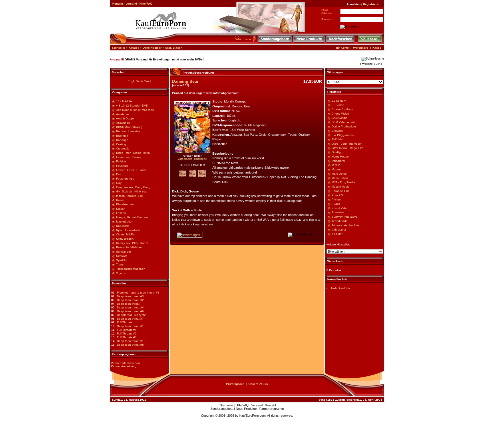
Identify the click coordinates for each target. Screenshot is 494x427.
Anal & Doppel (125, 118)
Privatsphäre (235, 383)
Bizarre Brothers (342, 109)
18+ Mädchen (125, 101)
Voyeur (120, 273)
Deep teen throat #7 (130, 318)
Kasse (377, 47)
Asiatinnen (123, 122)
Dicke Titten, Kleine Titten (133, 152)
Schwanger (123, 251)
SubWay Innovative (344, 216)
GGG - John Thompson (347, 143)
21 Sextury (339, 100)
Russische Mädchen (129, 247)
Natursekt (122, 225)
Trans (120, 264)
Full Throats (124, 322)
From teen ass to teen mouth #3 (138, 292)
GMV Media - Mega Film (347, 147)
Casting (121, 144)
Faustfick (122, 165)
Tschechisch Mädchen (130, 268)
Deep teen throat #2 (130, 300)
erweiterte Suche (371, 63)
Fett (118, 174)
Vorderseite (185, 158)
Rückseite (200, 158)
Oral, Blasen (173, 47)
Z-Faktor (337, 233)
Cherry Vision (340, 113)
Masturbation (124, 221)
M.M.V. (336, 165)
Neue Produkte (246, 408)
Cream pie (123, 148)
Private (336, 199)
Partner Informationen (125, 363)
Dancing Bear (152, 47)
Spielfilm (121, 260)
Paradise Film (340, 190)
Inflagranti (338, 160)
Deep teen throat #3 (130, 296)
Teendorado (340, 221)
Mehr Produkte (340, 288)
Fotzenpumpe (125, 178)
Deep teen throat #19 (131, 341)
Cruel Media (339, 117)
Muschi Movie (340, 186)
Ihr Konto (342, 47)
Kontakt (117, 3)
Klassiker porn (125, 204)
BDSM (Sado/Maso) (129, 127)
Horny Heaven (341, 156)
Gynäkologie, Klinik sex (131, 191)
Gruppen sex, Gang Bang (133, 187)
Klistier (120, 208)
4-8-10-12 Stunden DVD (132, 105)
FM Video (338, 139)
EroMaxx (337, 130)
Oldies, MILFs (125, 234)
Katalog (134, 47)
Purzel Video (340, 208)
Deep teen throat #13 (131, 326)
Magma (336, 169)
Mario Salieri (340, 178)
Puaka (336, 203)
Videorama (339, 229)
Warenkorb (360, 47)
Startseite (118, 47)
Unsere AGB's (258, 383)
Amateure (122, 114)
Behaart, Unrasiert (128, 131)
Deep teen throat (128, 303)
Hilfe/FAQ (146, 3)
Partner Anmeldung (123, 366)
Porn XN (337, 195)
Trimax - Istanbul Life (345, 225)
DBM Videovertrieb (344, 122)
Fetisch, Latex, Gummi (131, 170)
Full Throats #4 (127, 329)
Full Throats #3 (127, 337)
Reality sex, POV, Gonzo (132, 243)
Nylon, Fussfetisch (128, 230)
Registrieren (371, 4)
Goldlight (337, 152)
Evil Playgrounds (343, 135)
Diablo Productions (344, 126)
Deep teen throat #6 (130, 311)
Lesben (121, 213)
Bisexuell (122, 135)
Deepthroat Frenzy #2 (131, 314)
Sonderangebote (221, 408)
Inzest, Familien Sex (129, 195)
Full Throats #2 (127, 333)
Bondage (122, 139)
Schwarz (121, 255)
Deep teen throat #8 (130, 344)
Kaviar (120, 200)
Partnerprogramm (271, 408)
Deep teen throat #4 (130, 307)
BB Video (338, 105)
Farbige (121, 161)
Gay (118, 182)
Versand (131, 3)
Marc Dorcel (339, 173)
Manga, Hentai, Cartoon (132, 217)
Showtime (338, 212)
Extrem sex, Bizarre (129, 157)
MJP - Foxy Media (343, 182)
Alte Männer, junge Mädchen (135, 109)
